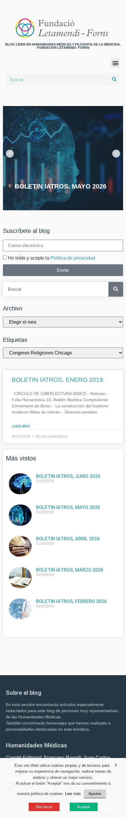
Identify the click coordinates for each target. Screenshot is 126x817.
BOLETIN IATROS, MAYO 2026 (68, 507)
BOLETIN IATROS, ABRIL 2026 (68, 539)
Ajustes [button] (94, 793)
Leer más (21, 426)
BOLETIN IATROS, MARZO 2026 (69, 570)
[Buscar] (114, 79)
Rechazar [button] (44, 807)
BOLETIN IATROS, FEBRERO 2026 (71, 601)
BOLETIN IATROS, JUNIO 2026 (68, 476)
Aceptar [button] (83, 807)
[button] (115, 63)
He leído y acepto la (51, 257)
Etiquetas (15, 340)
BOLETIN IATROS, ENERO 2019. (58, 379)
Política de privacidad (72, 257)
